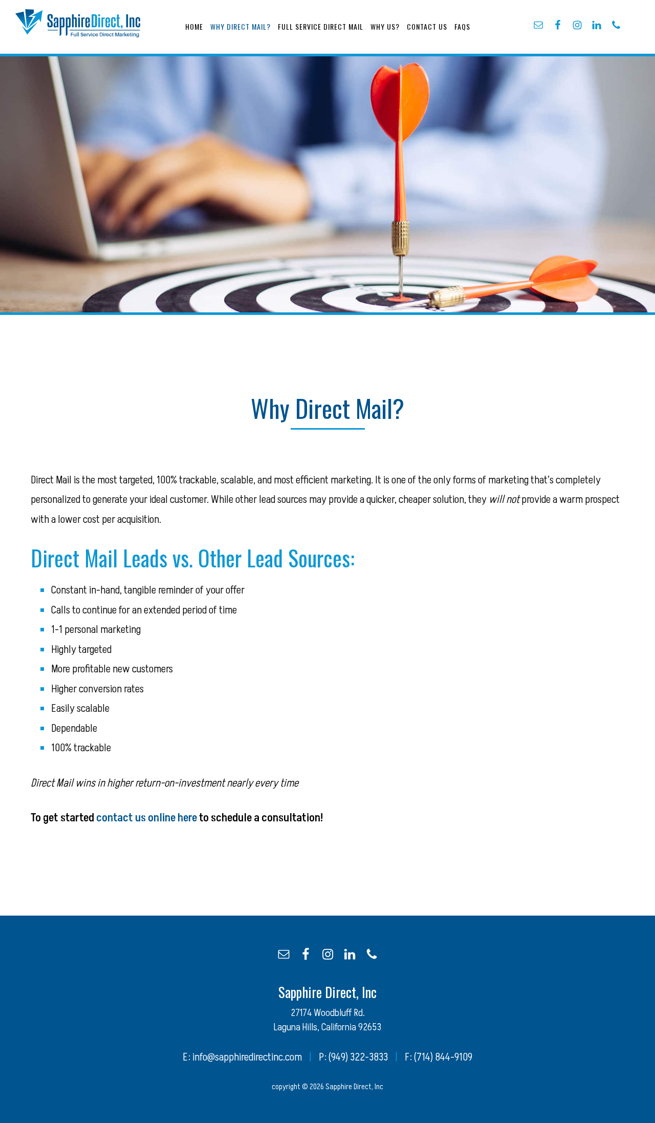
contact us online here (146, 818)
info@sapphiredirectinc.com (247, 1057)
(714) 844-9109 (443, 1057)
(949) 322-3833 (358, 1057)
